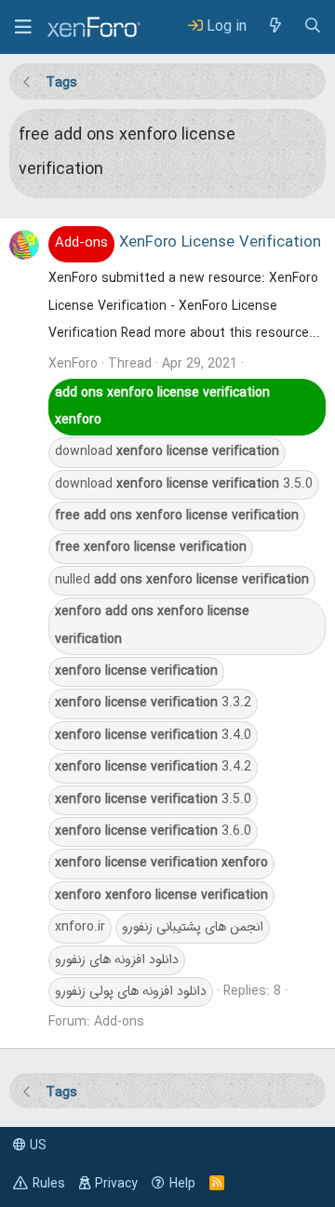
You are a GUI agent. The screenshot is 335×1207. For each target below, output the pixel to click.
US (36, 1145)
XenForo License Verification (188, 243)
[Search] (312, 26)
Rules (49, 1183)
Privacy (116, 1183)
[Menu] (23, 27)
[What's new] (274, 26)
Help (182, 1183)
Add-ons (119, 1022)
